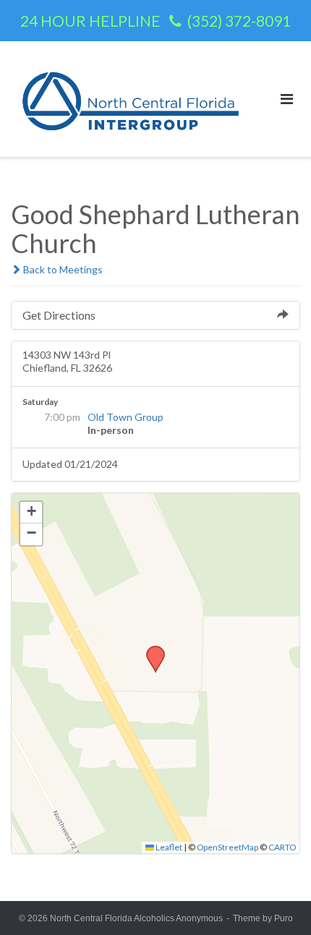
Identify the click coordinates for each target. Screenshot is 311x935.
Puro (283, 918)
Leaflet (168, 847)
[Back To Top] (275, 900)
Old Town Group (125, 417)
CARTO (282, 847)
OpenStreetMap (227, 847)
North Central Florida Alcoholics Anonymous (136, 918)
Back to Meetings (62, 269)
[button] (150, 650)
